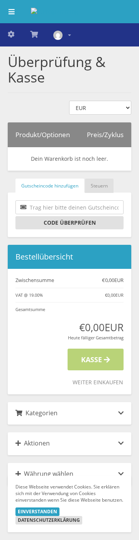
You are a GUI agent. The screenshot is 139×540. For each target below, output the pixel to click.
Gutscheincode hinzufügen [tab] (49, 185)
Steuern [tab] (99, 185)
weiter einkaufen (98, 382)
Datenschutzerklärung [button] (49, 520)
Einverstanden (37, 511)
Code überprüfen (70, 222)
